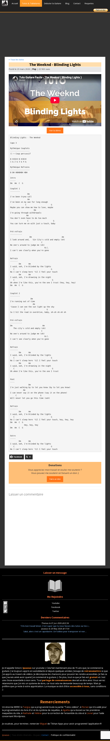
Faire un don (55, 479)
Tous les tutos (16, 59)
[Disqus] (55, 531)
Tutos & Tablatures (31, 3)
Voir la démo (55, 130)
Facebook (55, 607)
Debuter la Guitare (52, 3)
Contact (76, 3)
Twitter (55, 611)
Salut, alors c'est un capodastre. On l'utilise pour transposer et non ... (55, 631)
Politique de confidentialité (63, 735)
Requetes (89, 3)
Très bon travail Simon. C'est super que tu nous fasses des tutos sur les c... (55, 626)
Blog (67, 3)
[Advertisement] (55, 35)
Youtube (56, 603)
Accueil (15, 3)
